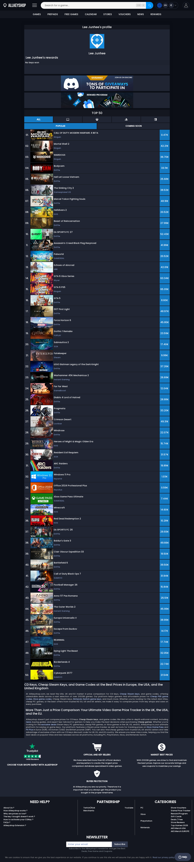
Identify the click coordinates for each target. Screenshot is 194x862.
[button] (186, 5)
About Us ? (8, 807)
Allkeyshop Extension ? (14, 825)
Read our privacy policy (163, 857)
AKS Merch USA (178, 828)
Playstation (146, 820)
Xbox (143, 814)
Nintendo (145, 827)
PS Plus (29, 729)
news (28, 722)
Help (184, 857)
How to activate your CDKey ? (18, 819)
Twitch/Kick (89, 807)
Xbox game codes (42, 699)
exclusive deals (48, 724)
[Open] (34, 5)
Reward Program (179, 813)
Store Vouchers (178, 807)
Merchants (88, 810)
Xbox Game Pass (155, 727)
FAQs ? (6, 822)
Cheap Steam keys (129, 693)
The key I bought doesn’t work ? (19, 816)
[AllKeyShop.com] (14, 5)
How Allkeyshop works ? (15, 810)
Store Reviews (178, 822)
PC (141, 807)
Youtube (129, 807)
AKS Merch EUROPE (180, 831)
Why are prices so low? (14, 813)
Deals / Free (177, 819)
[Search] (149, 5)
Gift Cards (176, 816)
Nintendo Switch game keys (87, 699)
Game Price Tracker (180, 810)
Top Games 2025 (179, 825)
